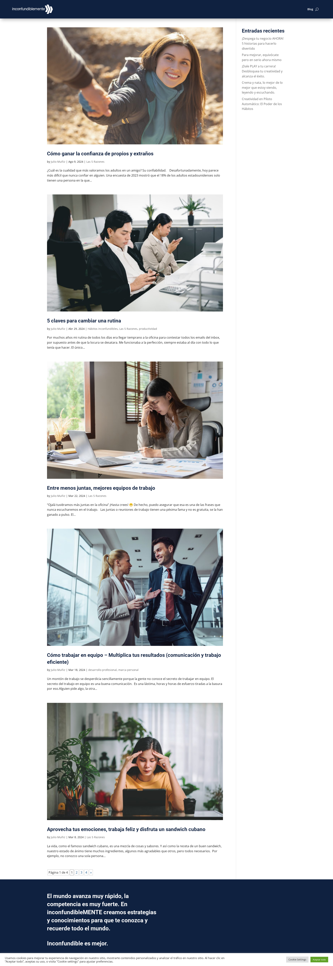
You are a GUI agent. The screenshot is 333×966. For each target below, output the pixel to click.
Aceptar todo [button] (319, 959)
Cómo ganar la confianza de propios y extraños (100, 154)
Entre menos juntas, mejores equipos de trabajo (101, 488)
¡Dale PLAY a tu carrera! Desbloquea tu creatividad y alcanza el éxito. (262, 71)
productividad (148, 329)
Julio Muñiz (58, 161)
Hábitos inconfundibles (103, 329)
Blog (310, 9)
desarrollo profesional (102, 670)
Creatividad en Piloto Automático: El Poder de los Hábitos (262, 104)
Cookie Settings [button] (297, 959)
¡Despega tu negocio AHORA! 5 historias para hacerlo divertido (262, 43)
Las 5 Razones (95, 161)
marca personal (128, 670)
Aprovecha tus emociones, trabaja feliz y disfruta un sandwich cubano (126, 829)
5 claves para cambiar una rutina (84, 321)
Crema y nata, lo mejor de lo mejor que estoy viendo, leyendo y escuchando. (262, 87)
